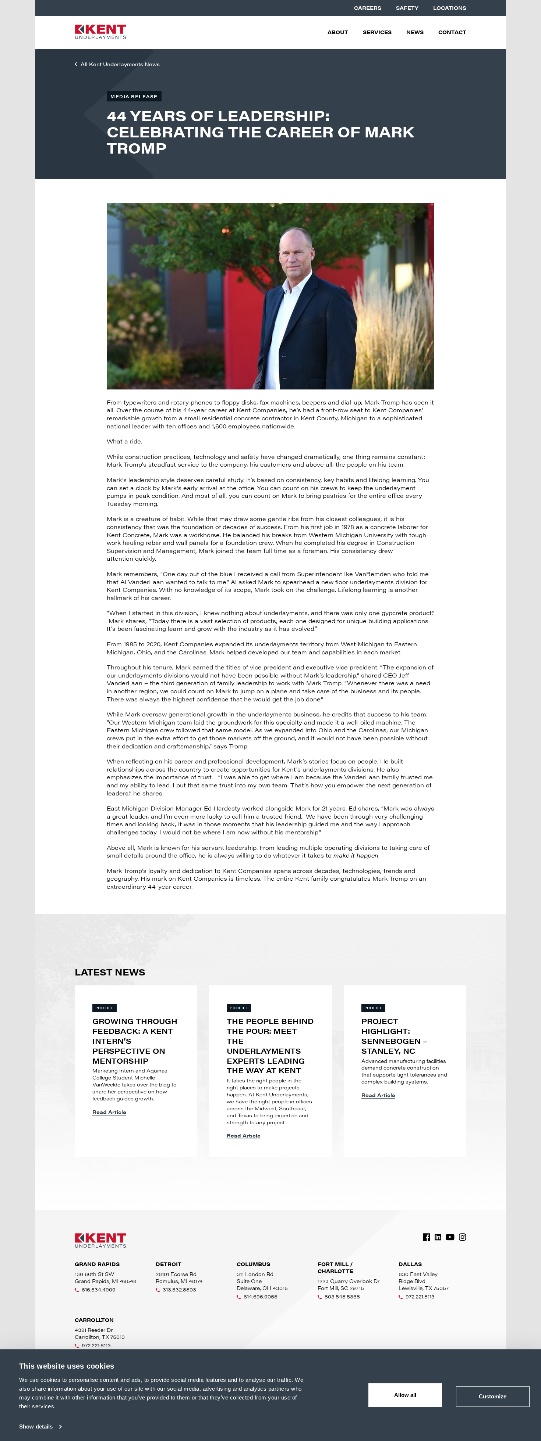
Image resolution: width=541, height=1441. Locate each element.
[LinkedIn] (438, 1237)
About (338, 32)
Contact (452, 32)
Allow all (405, 1395)
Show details (36, 1426)
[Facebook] (426, 1237)
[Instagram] (462, 1237)
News (415, 32)
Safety (407, 7)
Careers (367, 7)
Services (377, 32)
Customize (493, 1396)
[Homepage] (100, 32)
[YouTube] (450, 1237)
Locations (449, 7)
